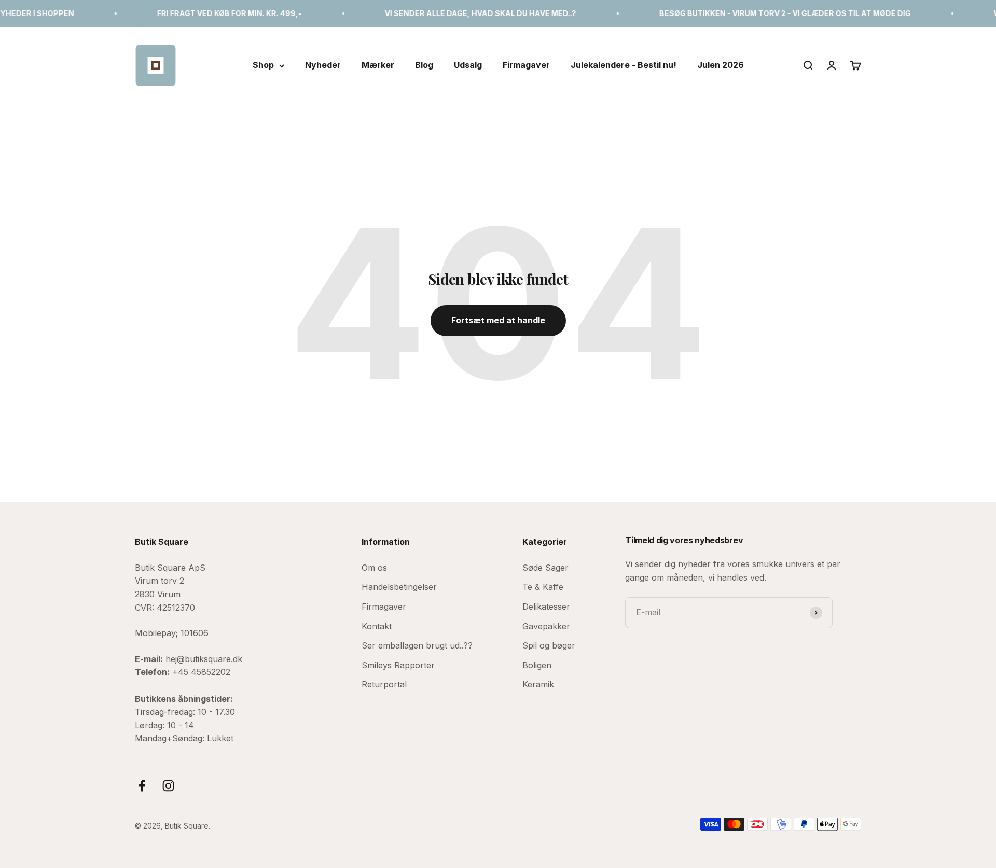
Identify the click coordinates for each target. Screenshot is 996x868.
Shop (263, 65)
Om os (374, 567)
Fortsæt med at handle (498, 320)
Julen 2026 (720, 65)
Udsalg (468, 65)
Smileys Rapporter (398, 665)
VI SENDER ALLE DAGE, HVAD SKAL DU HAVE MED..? (460, 13)
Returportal (384, 684)
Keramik (538, 684)
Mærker (378, 65)
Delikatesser (546, 606)
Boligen (536, 665)
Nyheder (323, 65)
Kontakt (377, 626)
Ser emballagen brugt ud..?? (417, 645)
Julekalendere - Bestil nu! (623, 65)
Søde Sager (545, 567)
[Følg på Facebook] (142, 786)
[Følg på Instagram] (168, 786)
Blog (424, 65)
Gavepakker (546, 626)
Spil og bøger (548, 645)
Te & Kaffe (542, 587)
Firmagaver (526, 65)
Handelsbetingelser (399, 587)
